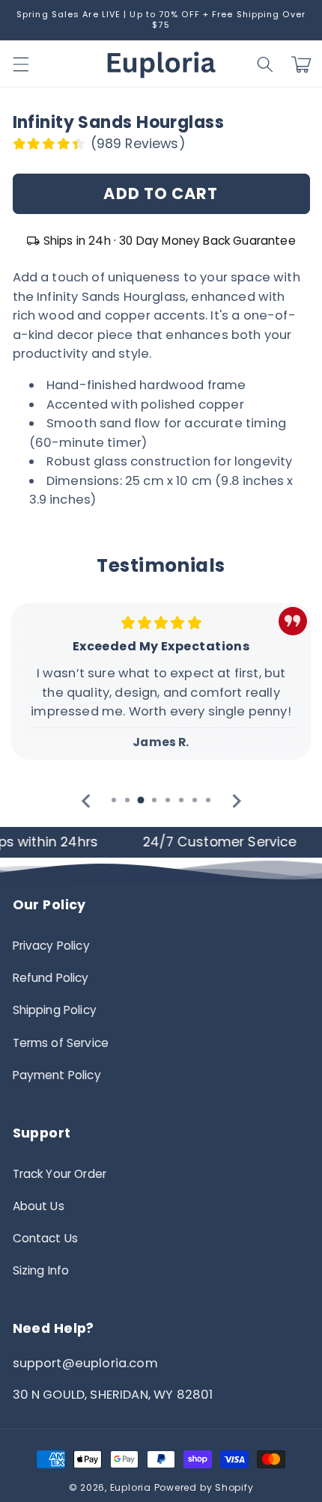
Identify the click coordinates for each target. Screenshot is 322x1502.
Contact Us (46, 1238)
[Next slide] (235, 801)
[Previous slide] (86, 801)
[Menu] (20, 64)
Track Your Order (60, 1174)
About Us (38, 1206)
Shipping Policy (55, 1010)
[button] (265, 64)
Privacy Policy (51, 945)
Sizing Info (41, 1270)
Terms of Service (61, 1043)
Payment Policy (57, 1075)
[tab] (114, 800)
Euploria (130, 1487)
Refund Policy (51, 978)
